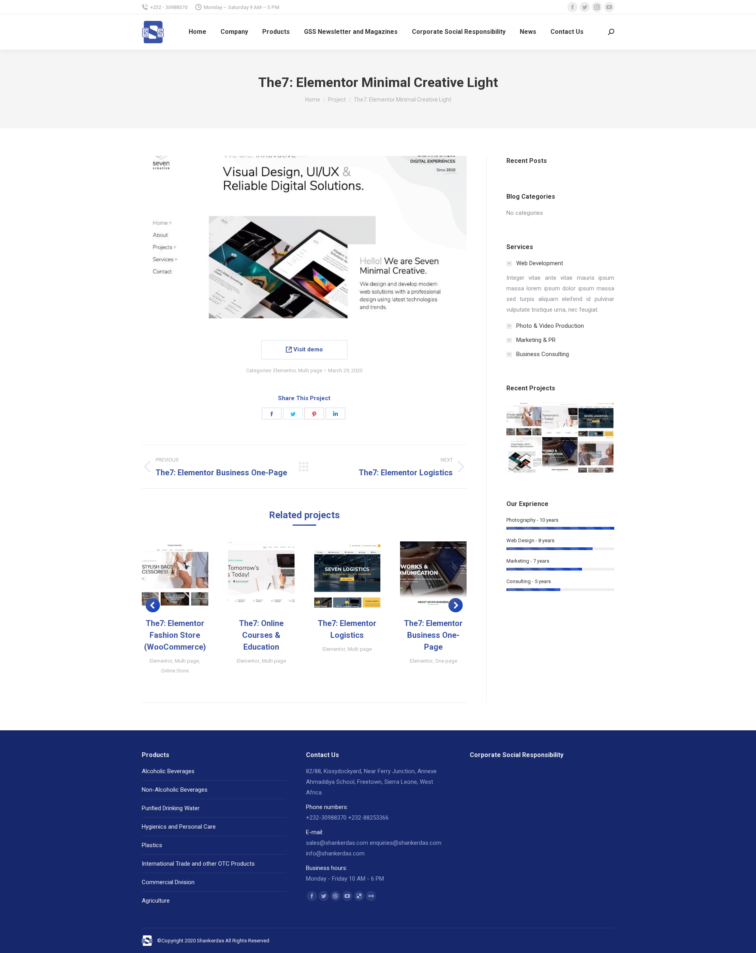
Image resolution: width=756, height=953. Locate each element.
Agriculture (156, 900)
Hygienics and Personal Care (179, 826)
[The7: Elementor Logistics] (596, 419)
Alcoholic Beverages (168, 771)
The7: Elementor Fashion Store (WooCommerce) (175, 635)
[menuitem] (197, 31)
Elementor (284, 370)
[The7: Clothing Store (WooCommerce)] (596, 455)
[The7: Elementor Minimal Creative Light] (524, 455)
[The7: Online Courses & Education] (560, 419)
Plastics (152, 845)
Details (185, 574)
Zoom (164, 574)
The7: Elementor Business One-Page (433, 635)
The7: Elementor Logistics (347, 629)
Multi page (310, 370)
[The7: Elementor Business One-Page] (560, 455)
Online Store (175, 671)
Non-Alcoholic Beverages (175, 789)
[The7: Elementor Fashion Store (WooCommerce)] (524, 419)
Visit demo (307, 349)
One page (446, 661)
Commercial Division (168, 882)
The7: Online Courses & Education (261, 635)
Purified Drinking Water (171, 808)
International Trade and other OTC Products (198, 863)
